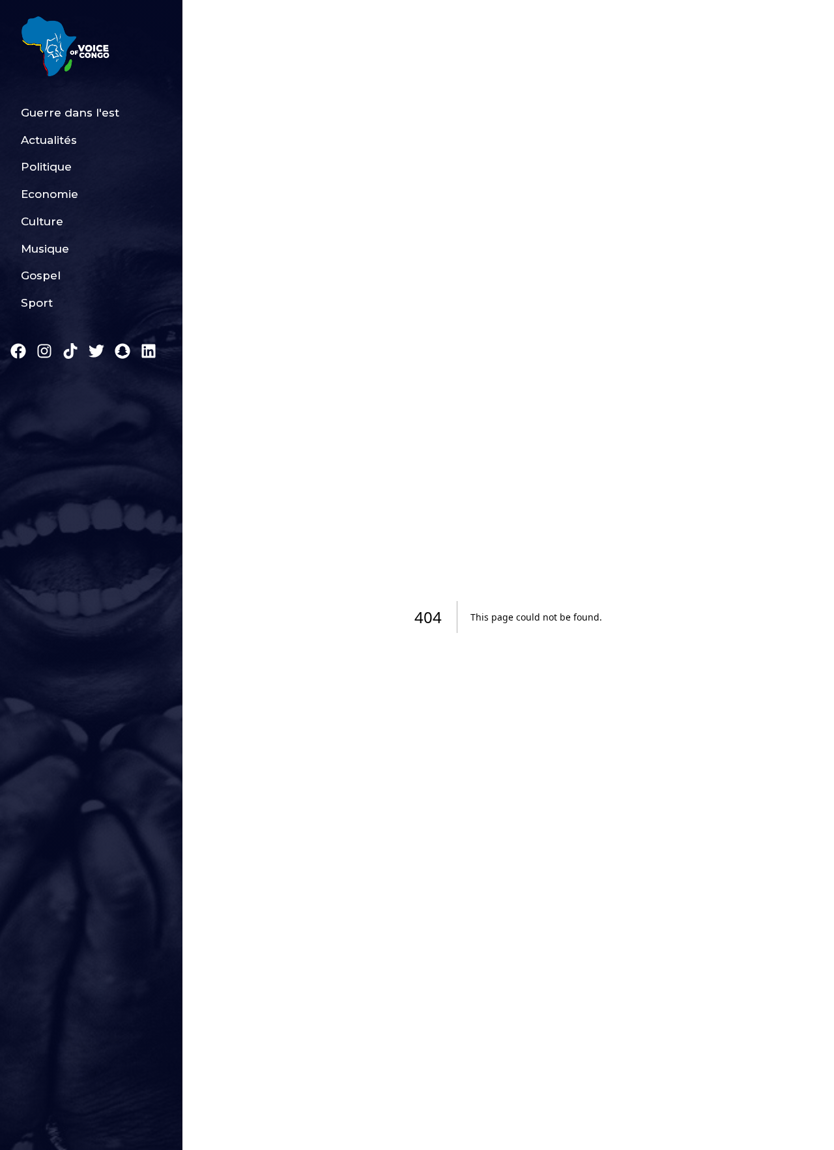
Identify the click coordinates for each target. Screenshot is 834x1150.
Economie (49, 194)
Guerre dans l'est (70, 112)
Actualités (49, 140)
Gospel (41, 275)
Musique (45, 248)
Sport (37, 302)
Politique (46, 166)
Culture (42, 221)
